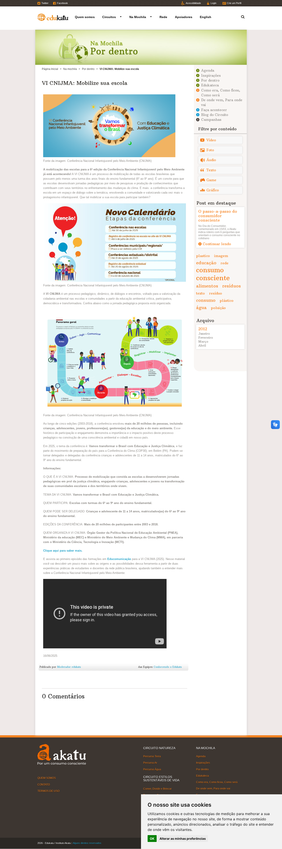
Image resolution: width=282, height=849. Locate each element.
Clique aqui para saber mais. (62, 550)
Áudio (211, 160)
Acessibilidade (193, 3)
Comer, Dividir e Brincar (157, 788)
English (205, 17)
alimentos (207, 286)
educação (206, 262)
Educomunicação (119, 559)
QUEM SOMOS (46, 778)
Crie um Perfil (234, 3)
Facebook (62, 3)
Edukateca (210, 85)
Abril (202, 345)
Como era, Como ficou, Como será (216, 782)
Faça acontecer (214, 110)
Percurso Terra (152, 756)
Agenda (207, 70)
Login (213, 3)
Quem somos (85, 17)
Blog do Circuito (214, 115)
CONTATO (43, 784)
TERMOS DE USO (48, 791)
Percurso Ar (150, 762)
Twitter (44, 3)
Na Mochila (137, 17)
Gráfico (212, 190)
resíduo (215, 293)
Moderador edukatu (69, 666)
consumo (205, 300)
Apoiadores (183, 17)
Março (203, 341)
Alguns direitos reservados (87, 843)
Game (211, 180)
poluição (218, 308)
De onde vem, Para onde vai (213, 788)
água (201, 307)
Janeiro (204, 334)
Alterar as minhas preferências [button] (183, 838)
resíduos (231, 286)
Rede (163, 17)
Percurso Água (152, 769)
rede (224, 263)
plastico (203, 256)
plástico (227, 300)
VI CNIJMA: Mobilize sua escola (84, 83)
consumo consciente (213, 274)
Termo (240, 16)
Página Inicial (50, 69)
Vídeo (211, 140)
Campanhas (211, 120)
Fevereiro (205, 338)
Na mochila (70, 69)
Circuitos (109, 17)
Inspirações (211, 75)
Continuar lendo (217, 244)
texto (200, 293)
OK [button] (152, 838)
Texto (211, 170)
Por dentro (88, 69)
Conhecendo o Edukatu (168, 666)
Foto (210, 150)
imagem (221, 256)
